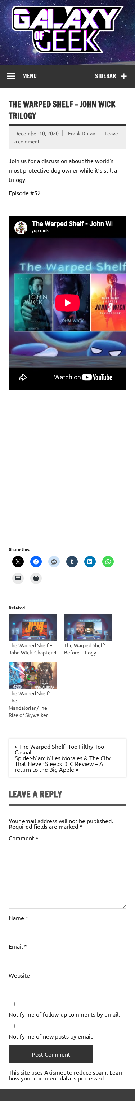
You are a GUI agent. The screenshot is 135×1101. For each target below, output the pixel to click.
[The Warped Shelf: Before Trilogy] (88, 627)
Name (18, 918)
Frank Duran (81, 133)
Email (18, 946)
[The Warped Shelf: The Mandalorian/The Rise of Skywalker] (33, 675)
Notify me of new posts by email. (51, 1036)
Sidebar (105, 76)
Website (19, 975)
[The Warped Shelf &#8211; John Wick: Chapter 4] (33, 627)
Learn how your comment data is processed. (66, 1075)
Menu (29, 76)
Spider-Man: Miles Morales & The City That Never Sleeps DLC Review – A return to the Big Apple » (63, 763)
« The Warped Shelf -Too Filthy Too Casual (59, 749)
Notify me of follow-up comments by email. (64, 1014)
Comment (24, 838)
